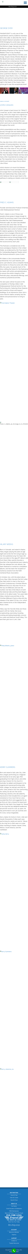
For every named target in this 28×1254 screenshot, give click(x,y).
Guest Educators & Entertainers (14, 1208)
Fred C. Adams (7, 202)
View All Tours (14, 1200)
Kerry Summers (7, 767)
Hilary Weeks (6, 544)
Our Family (14, 1206)
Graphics (14, 1234)
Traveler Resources (14, 1243)
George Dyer (6, 28)
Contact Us (14, 1240)
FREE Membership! (14, 1211)
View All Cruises (14, 1197)
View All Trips (14, 1195)
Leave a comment (4, 101)
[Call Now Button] (14, 1251)
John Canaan (6, 105)
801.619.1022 (13, 6)
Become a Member (14, 1232)
